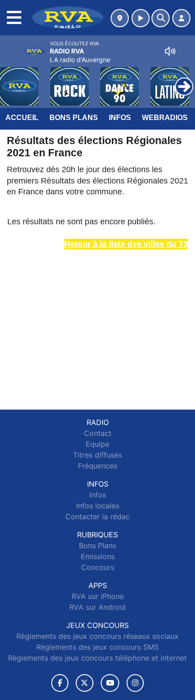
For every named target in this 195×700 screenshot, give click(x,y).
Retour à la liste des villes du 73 (126, 244)
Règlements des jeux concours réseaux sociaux (97, 636)
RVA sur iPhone (98, 596)
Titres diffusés (97, 454)
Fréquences (97, 465)
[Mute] (170, 51)
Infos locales (97, 505)
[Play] (11, 80)
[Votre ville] (120, 18)
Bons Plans (73, 117)
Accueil (22, 117)
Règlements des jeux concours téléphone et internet (97, 657)
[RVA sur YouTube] (110, 683)
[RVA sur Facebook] (59, 683)
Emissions (98, 556)
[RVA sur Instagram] (135, 683)
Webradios (165, 117)
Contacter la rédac (97, 516)
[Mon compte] (181, 18)
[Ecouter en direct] (141, 18)
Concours (97, 567)
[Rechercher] (160, 18)
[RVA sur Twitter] (84, 683)
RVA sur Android (97, 607)
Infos (120, 117)
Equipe (97, 444)
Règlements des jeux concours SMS (97, 647)
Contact (98, 433)
